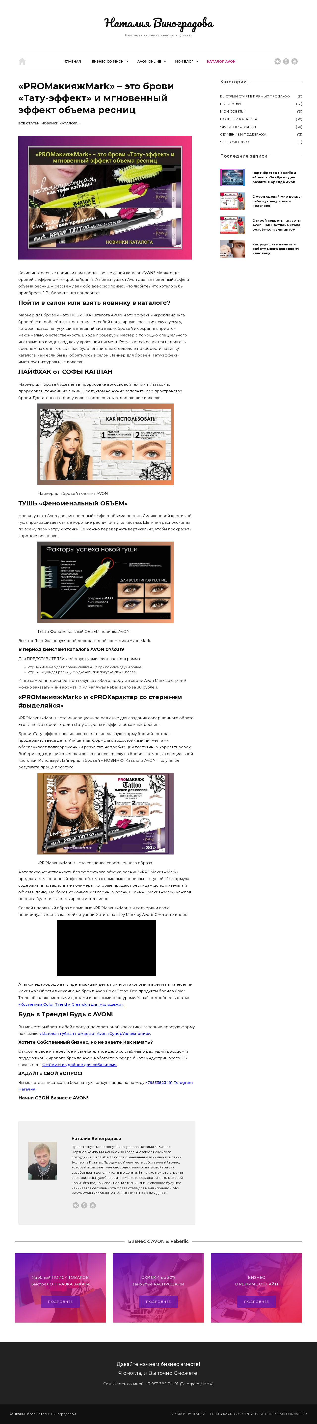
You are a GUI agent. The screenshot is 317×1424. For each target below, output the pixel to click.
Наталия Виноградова (158, 22)
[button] (109, 61)
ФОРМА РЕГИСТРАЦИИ (188, 1414)
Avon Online (149, 61)
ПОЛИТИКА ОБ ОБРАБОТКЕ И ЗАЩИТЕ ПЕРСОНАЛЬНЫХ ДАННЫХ (258, 1414)
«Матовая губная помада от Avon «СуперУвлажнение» (95, 1033)
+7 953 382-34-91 (162, 1383)
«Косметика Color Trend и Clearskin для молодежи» (70, 1004)
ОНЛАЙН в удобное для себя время (79, 1064)
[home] (22, 61)
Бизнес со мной (108, 61)
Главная (73, 61)
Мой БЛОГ (184, 61)
